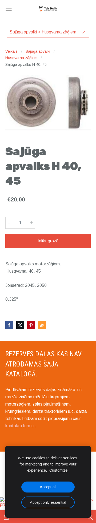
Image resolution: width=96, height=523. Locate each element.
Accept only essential (48, 502)
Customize (58, 470)
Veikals (11, 51)
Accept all (48, 487)
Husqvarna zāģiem (21, 58)
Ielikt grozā (48, 241)
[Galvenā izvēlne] (8, 8)
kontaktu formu (19, 425)
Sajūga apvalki (38, 51)
